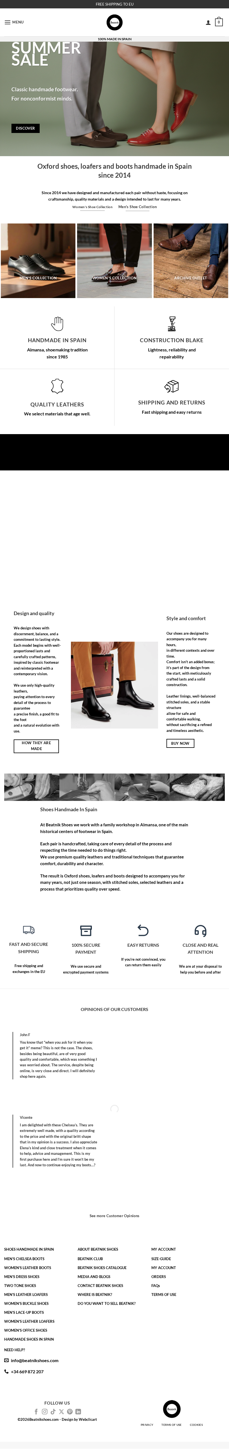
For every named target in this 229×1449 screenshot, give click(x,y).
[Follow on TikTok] (53, 1412)
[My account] (208, 22)
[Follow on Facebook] (36, 1412)
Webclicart (88, 1419)
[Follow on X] (61, 1412)
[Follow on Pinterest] (70, 1412)
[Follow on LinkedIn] (78, 1412)
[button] (14, 22)
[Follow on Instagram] (44, 1412)
